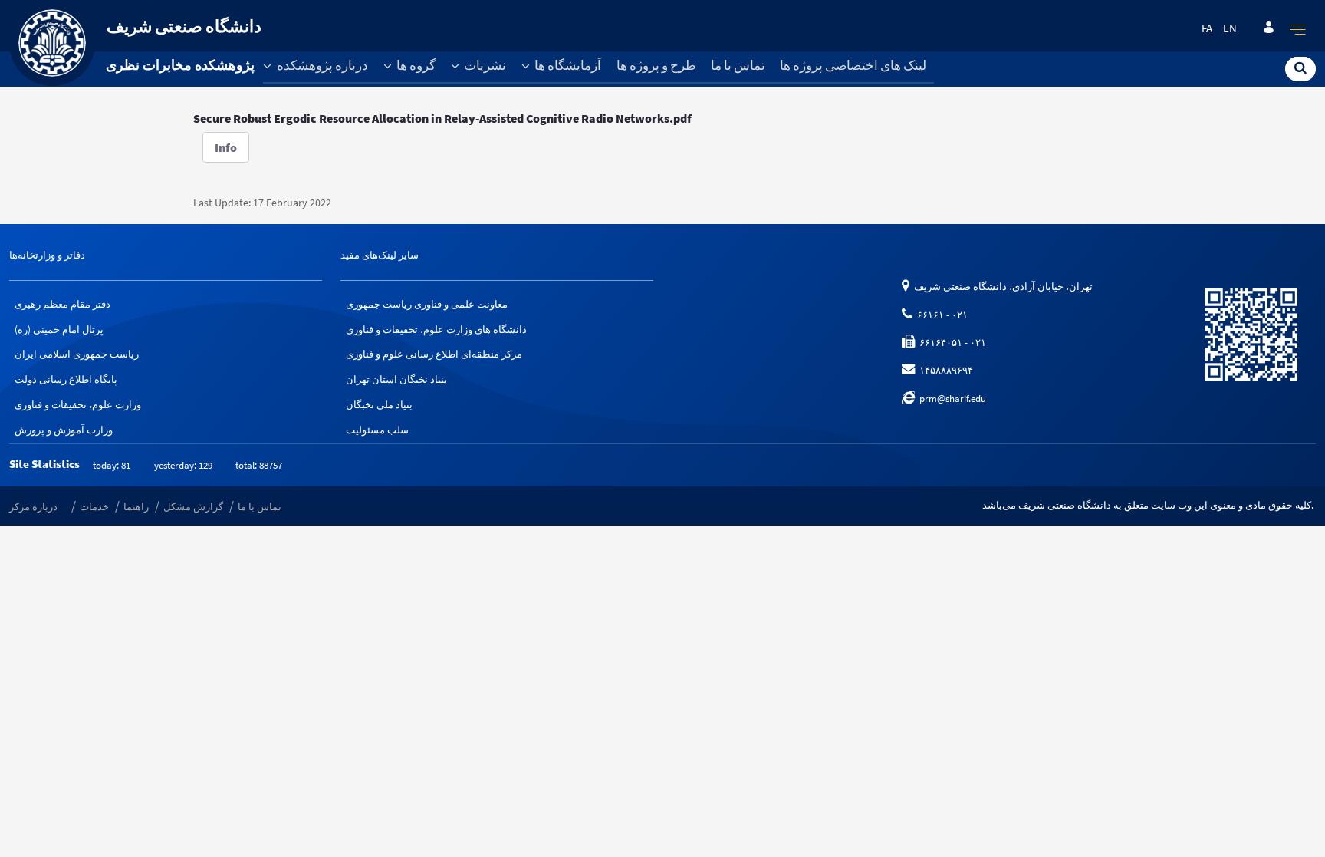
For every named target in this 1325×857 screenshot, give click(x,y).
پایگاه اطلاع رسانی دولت (66, 379)
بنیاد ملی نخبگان (379, 404)
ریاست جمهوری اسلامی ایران (77, 354)
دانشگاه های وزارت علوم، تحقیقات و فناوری (436, 329)
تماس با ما (738, 65)
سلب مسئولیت (377, 430)
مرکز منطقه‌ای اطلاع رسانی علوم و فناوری (434, 354)
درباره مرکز (33, 506)
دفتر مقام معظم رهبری (62, 304)
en (1230, 28)
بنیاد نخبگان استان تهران (396, 379)
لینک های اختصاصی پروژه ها (853, 65)
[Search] (1300, 68)
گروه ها (415, 65)
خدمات (94, 506)
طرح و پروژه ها (656, 65)
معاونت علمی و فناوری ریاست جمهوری (427, 304)
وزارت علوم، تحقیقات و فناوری (78, 404)
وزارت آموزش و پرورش (64, 430)
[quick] (1298, 29)
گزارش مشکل (193, 506)
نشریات (484, 65)
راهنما (136, 506)
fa (1207, 28)
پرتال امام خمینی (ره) (59, 329)
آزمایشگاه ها (566, 65)
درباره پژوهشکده (321, 65)
